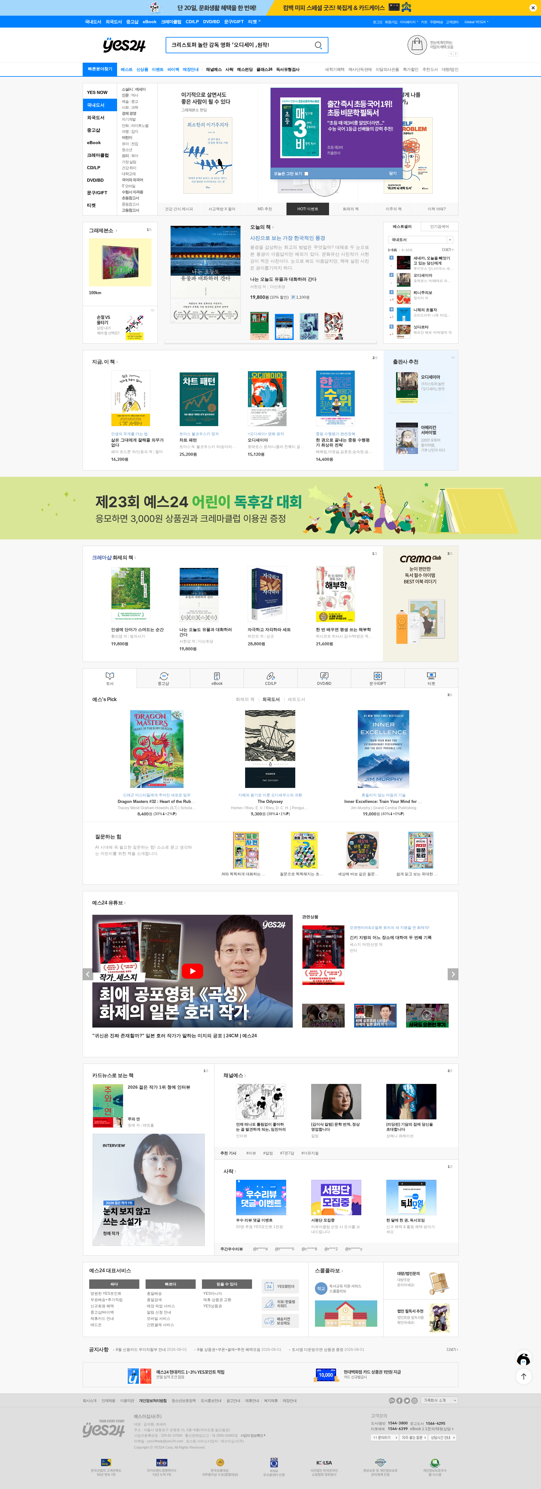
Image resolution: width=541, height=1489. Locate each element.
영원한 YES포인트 (105, 1293)
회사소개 (89, 1400)
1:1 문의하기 (385, 1437)
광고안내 (233, 1400)
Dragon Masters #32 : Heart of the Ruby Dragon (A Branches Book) (182, 801)
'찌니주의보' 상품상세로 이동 (420, 298)
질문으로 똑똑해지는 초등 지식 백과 (310, 874)
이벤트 (158, 69)
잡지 (134, 131)
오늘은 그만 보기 (288, 173)
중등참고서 (130, 204)
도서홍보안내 (211, 1400)
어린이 (127, 137)
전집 (134, 144)
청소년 (127, 150)
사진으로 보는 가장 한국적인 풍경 (287, 238)
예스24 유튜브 (107, 902)
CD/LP (93, 167)
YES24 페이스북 (399, 1401)
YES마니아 (212, 1293)
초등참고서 (130, 198)
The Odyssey (270, 801)
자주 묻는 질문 (413, 1437)
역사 (134, 95)
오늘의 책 (260, 227)
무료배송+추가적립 (106, 1300)
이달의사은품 (387, 69)
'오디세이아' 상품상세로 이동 (420, 281)
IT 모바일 (128, 186)
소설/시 (127, 89)
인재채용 (108, 1400)
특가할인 (411, 69)
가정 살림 (129, 162)
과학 (134, 107)
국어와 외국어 (132, 180)
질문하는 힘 (108, 836)
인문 (125, 95)
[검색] (318, 45)
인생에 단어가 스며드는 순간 (137, 629)
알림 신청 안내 (159, 1312)
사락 (229, 69)
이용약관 (127, 1400)
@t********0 (284, 1249)
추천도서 (430, 69)
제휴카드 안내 (102, 1318)
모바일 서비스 (158, 1318)
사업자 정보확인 (251, 1435)
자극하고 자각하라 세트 (269, 629)
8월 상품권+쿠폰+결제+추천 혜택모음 (239, 1349)
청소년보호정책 (184, 1400)
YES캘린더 (280, 1286)
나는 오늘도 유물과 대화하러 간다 (283, 279)
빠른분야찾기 (100, 68)
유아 (125, 144)
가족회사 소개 (439, 1400)
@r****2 (331, 1249)
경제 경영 (129, 113)
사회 (125, 107)
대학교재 (129, 174)
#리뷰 (251, 1153)
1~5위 (392, 250)
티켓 (91, 205)
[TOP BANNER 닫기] (533, 8)
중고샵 (93, 130)
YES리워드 (280, 1304)
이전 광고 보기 (451, 54)
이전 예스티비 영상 (88, 974)
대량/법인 (450, 69)
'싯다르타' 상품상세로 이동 (420, 332)
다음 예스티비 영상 (453, 974)
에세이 (140, 89)
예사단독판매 (360, 69)
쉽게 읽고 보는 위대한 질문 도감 (423, 874)
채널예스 (233, 1075)
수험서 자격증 (132, 192)
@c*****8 (309, 1249)
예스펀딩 (245, 69)
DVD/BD (95, 180)
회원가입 (391, 22)
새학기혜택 (335, 69)
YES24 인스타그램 (414, 1401)
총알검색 (154, 1300)
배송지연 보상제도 (280, 1321)
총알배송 (154, 1293)
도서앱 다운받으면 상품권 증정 (328, 1349)
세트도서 (296, 699)
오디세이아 (258, 440)
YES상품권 (212, 1306)
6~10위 (407, 250)
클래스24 (264, 69)
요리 (125, 156)
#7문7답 (287, 1153)
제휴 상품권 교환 (217, 1300)
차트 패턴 (188, 440)
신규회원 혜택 (102, 1306)
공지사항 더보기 (452, 1349)
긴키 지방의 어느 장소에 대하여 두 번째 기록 (391, 937)
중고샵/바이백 (102, 1312)
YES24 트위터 (407, 1401)
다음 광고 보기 (456, 54)
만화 (125, 125)
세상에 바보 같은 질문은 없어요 (364, 874)
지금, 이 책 (103, 361)
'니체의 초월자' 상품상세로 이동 (420, 315)
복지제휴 (271, 1400)
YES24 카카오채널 (392, 1401)
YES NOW (97, 92)
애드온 (96, 1325)
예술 (125, 101)
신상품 (142, 69)
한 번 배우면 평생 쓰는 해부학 (343, 629)
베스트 (127, 69)
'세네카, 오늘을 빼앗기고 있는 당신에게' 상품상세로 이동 (420, 263)
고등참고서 (130, 210)
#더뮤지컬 (310, 1153)
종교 (134, 101)
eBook (94, 142)
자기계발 (129, 119)
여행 (125, 131)
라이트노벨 (139, 125)
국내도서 (96, 104)
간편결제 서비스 (160, 1325)
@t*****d (260, 1249)
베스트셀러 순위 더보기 (447, 249)
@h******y (353, 1249)
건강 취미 (129, 168)
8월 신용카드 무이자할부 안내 (151, 1349)
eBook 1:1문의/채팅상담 (430, 1429)
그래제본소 (101, 230)
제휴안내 (252, 1400)
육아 (134, 156)
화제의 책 (112, 557)
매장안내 (190, 69)
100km (95, 292)
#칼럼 (268, 1153)
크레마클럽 (98, 155)
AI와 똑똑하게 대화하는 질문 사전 (250, 874)
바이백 (173, 69)
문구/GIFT (97, 192)
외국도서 (96, 117)
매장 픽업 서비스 (161, 1306)
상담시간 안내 (442, 1437)
